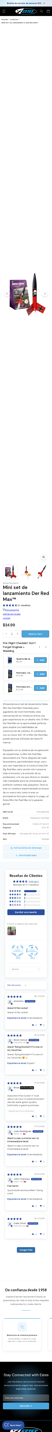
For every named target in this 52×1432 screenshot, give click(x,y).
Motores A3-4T (24, 687)
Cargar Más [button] (25, 1250)
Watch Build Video (28, 855)
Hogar (4, 19)
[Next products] (46, 647)
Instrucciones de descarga (28, 848)
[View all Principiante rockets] (12, 614)
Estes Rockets (10, 583)
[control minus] (6, 633)
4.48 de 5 (34, 881)
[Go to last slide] (7, 293)
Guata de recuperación (24, 659)
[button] (3, 11)
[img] (14, 997)
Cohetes (14, 19)
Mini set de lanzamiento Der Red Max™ (20, 23)
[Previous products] (39, 647)
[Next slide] (45, 293)
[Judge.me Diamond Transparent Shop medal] (32, 951)
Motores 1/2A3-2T (24, 673)
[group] (10, 571)
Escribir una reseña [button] (26, 912)
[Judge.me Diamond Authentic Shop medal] (17, 951)
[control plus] (17, 633)
